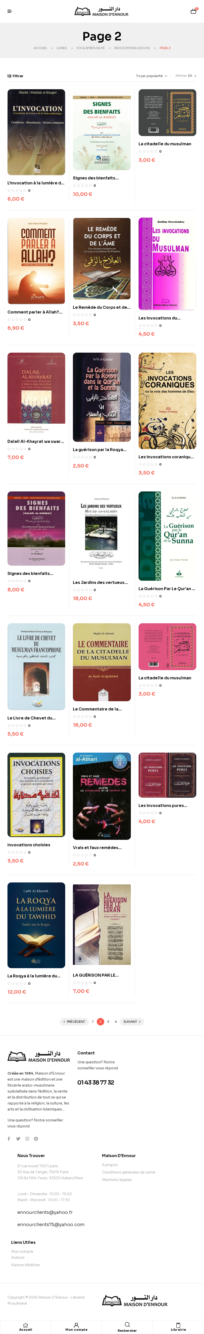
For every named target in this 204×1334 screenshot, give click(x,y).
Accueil (40, 48)
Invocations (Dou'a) (132, 48)
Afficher (181, 76)
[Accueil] (25, 1325)
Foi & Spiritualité (91, 48)
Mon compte (76, 1330)
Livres (62, 48)
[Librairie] (178, 1325)
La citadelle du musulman (165, 144)
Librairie (178, 1330)
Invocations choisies (28, 845)
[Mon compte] (76, 1325)
